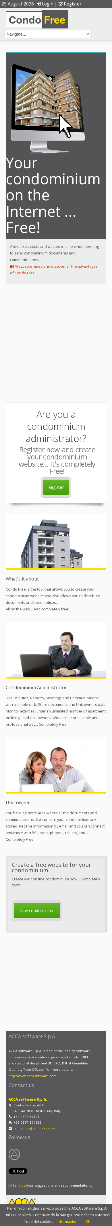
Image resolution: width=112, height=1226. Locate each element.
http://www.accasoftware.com (33, 1076)
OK (87, 1221)
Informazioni (67, 1221)
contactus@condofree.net (34, 1128)
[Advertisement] (56, 343)
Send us (19, 1185)
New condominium (37, 910)
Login (47, 4)
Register (72, 4)
